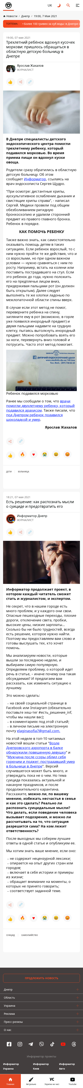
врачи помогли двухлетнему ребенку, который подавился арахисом (40, 406)
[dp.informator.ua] (8, 5)
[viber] (41, 1044)
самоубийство (29, 935)
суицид (10, 935)
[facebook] (9, 1044)
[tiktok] (52, 1044)
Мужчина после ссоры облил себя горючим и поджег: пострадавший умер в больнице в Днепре (40, 761)
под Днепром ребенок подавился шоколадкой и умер (34, 417)
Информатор (35, 179)
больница (23, 471)
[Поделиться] (21, 82)
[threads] (74, 1044)
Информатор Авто (67, 1066)
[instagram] (20, 1044)
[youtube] (63, 1044)
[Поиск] (68, 5)
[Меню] (77, 5)
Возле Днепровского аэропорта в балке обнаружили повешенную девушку (36, 748)
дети (9, 471)
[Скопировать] (30, 82)
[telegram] (30, 1044)
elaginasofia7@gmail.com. (38, 730)
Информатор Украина (11, 1066)
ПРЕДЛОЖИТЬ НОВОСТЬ (41, 978)
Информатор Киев (41, 1066)
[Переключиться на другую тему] (59, 5)
